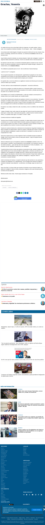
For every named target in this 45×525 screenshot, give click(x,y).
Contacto (36, 519)
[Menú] (43, 1)
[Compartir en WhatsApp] (21, 193)
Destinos (3, 484)
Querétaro (25, 453)
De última (3, 483)
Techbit (2, 480)
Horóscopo (25, 480)
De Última (3, 494)
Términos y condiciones (28, 519)
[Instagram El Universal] (35, 495)
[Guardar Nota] (27, 193)
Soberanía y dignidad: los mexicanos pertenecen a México (18, 303)
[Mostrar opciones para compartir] (44, 5)
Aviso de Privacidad (40, 517)
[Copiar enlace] (25, 193)
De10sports (25, 473)
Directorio (3, 517)
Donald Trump (4, 460)
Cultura (2, 473)
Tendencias (3, 476)
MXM (2, 478)
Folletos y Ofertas (27, 463)
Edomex (25, 448)
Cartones (3, 467)
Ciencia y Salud (4, 477)
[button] (37, 1)
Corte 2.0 (3, 449)
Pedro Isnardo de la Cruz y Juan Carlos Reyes (12, 294)
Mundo (2, 459)
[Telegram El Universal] (23, 495)
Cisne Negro (3, 500)
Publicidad (32, 517)
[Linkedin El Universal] (41, 495)
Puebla (24, 450)
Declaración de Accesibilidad (17, 519)
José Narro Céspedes (6, 301)
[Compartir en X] (19, 193)
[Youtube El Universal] (32, 495)
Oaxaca (24, 449)
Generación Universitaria (25, 470)
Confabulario (3, 474)
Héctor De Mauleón (11, 39)
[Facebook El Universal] (26, 495)
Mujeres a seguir (4, 450)
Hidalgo (24, 452)
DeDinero (25, 474)
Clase (2, 490)
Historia (8, 519)
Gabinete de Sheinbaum (3, 457)
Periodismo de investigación (4, 453)
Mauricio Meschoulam (6, 287)
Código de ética (22, 517)
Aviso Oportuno (26, 465)
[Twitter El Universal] (29, 495)
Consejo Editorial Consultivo (12, 517)
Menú (2, 481)
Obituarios (25, 467)
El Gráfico (25, 472)
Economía (3, 469)
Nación (2, 448)
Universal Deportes (5, 470)
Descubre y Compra (27, 462)
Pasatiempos (26, 479)
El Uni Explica (4, 455)
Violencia (28, 517)
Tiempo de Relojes (5, 499)
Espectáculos (4, 471)
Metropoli (3, 462)
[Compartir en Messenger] (23, 193)
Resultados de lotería (26, 482)
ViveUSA (25, 476)
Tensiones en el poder (8, 296)
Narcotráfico (3, 464)
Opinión (3, 285)
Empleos (25, 466)
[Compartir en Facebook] (17, 193)
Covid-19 (4, 187)
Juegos (24, 477)
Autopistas (3, 485)
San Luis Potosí (26, 455)
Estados (2, 463)
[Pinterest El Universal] (38, 495)
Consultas (3, 487)
